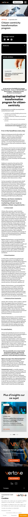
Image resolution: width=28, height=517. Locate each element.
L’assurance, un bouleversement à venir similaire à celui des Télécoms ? (14, 75)
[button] (4, 39)
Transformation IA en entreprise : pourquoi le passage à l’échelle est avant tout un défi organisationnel (13, 420)
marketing (9, 96)
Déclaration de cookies (6, 510)
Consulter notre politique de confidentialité (10, 508)
